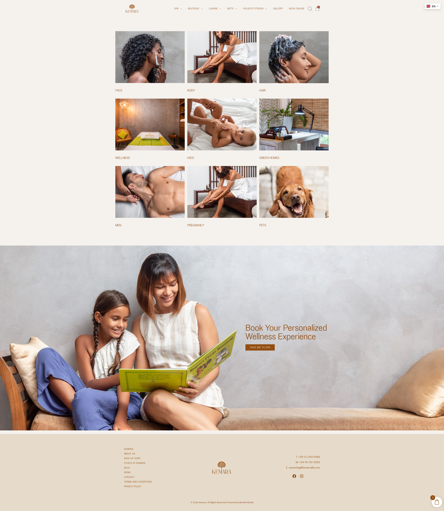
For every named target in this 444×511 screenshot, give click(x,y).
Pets (262, 225)
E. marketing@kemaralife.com (303, 467)
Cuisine (213, 8)
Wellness (122, 157)
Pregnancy (195, 225)
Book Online (296, 8)
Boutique (193, 8)
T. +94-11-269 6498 (308, 457)
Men (118, 225)
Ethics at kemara (134, 463)
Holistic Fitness (253, 8)
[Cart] (318, 8)
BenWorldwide (247, 502)
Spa (176, 8)
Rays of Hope (132, 458)
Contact (129, 477)
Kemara (128, 449)
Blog (127, 468)
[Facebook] (294, 476)
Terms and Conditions (138, 482)
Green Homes (269, 157)
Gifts (230, 8)
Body (191, 90)
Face (118, 90)
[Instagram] (302, 476)
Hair (262, 90)
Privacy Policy (133, 486)
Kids (190, 157)
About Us (129, 454)
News (127, 472)
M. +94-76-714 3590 (308, 462)
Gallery (278, 8)
